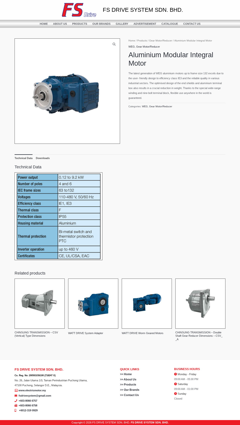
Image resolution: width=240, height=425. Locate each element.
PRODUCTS (79, 23)
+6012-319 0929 (28, 410)
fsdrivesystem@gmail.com (35, 395)
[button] (114, 44)
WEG (131, 46)
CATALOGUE (169, 23)
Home (131, 40)
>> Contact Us (129, 395)
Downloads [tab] (43, 158)
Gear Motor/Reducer (160, 40)
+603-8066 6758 (28, 405)
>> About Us (128, 379)
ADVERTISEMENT (145, 23)
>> (122, 374)
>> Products (128, 384)
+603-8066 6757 (28, 400)
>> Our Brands (129, 389)
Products (142, 40)
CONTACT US (191, 23)
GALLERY (122, 23)
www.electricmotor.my (32, 390)
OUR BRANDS (101, 23)
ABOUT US (60, 23)
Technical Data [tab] (24, 158)
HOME (44, 23)
